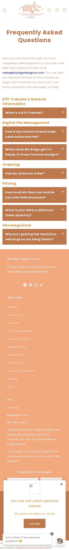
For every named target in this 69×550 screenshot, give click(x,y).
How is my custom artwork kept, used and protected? (31, 134)
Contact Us (14, 315)
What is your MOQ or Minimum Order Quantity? (29, 212)
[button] (4, 10)
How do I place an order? (24, 173)
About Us (13, 323)
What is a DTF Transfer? (24, 113)
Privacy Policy (16, 362)
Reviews (12, 307)
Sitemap (12, 379)
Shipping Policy (17, 347)
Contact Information (21, 371)
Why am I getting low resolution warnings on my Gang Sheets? (31, 236)
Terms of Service (18, 339)
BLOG (10, 386)
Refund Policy (16, 355)
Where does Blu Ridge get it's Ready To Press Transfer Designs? (32, 152)
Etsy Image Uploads (20, 331)
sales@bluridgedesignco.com (23, 72)
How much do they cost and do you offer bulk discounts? (30, 194)
